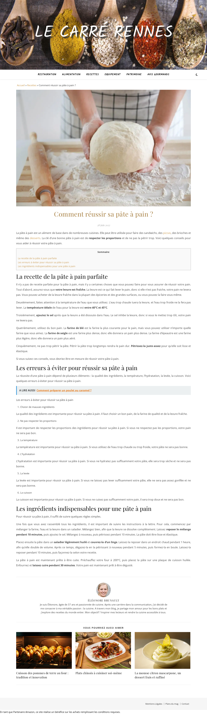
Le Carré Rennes (103, 33)
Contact (185, 703)
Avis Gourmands (158, 74)
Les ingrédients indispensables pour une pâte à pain (46, 266)
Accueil (21, 85)
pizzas (167, 233)
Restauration (47, 74)
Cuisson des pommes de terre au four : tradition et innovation (42, 675)
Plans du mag (171, 703)
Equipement (113, 74)
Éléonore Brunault (103, 600)
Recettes (92, 74)
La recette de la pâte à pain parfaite (37, 258)
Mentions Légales (153, 703)
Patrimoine (134, 74)
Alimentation (71, 74)
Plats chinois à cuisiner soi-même (99, 673)
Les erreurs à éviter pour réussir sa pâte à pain (43, 262)
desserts (35, 238)
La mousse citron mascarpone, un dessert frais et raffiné (158, 675)
